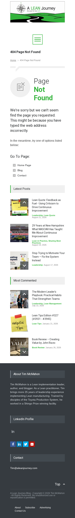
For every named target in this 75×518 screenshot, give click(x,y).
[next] (24, 265)
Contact (21, 175)
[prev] (24, 202)
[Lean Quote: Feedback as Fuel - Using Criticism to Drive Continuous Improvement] (19, 207)
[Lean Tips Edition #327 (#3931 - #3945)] (19, 323)
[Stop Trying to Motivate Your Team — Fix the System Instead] (19, 260)
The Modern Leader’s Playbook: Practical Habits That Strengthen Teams (47, 295)
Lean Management (53, 303)
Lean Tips (37, 324)
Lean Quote (49, 215)
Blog (20, 170)
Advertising (45, 507)
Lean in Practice (39, 241)
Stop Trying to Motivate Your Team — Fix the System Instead (48, 257)
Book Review (38, 347)
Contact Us (20, 511)
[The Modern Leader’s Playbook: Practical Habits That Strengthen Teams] (19, 299)
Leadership (37, 215)
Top (57, 484)
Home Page (24, 165)
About (18, 507)
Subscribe (30, 507)
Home (13, 60)
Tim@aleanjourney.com (23, 468)
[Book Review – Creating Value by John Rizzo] (19, 347)
